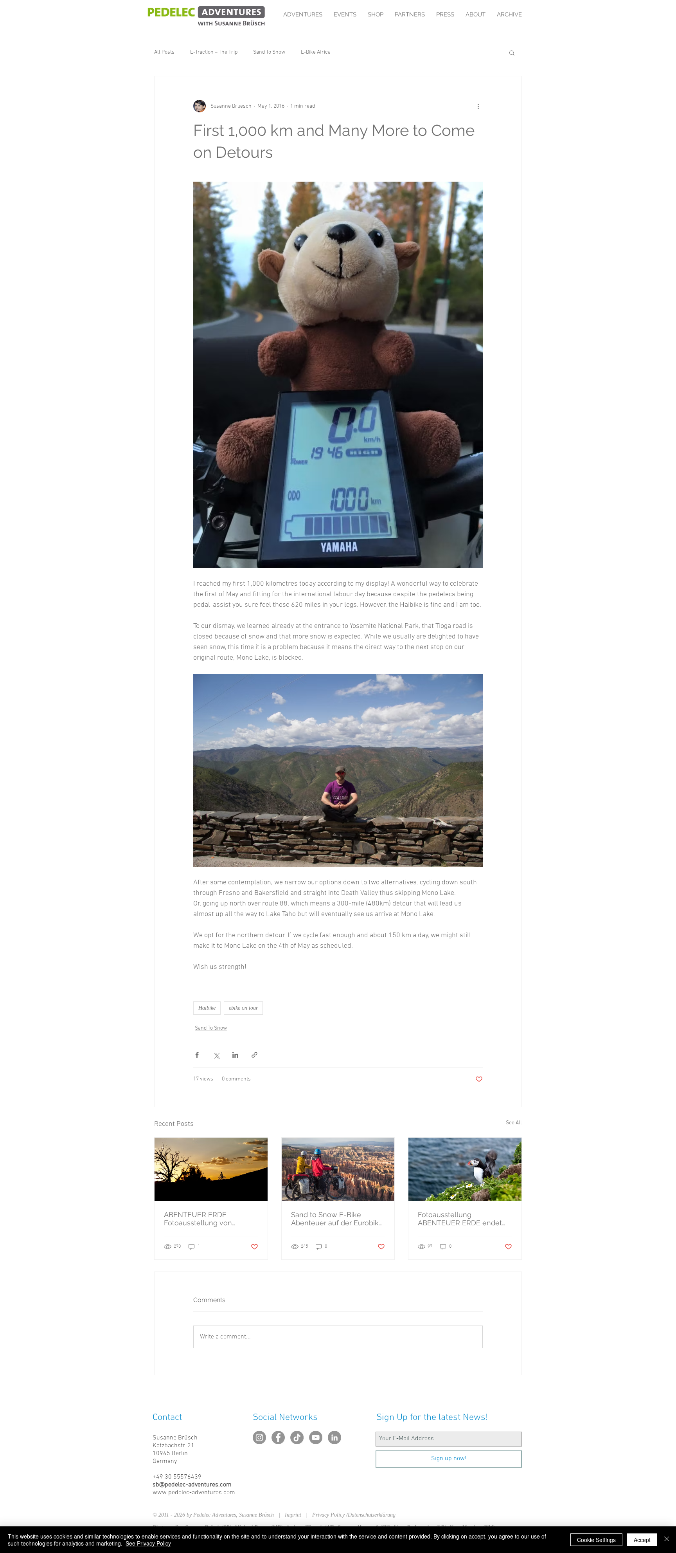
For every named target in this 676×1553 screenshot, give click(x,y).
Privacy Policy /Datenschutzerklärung (354, 1515)
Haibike (207, 1008)
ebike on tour (243, 1008)
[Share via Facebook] (197, 1055)
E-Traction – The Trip (213, 52)
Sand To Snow (269, 52)
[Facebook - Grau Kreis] (278, 1437)
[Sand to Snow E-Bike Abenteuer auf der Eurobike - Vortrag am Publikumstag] (338, 1169)
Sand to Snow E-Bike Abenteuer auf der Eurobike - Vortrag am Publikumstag (337, 1218)
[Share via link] (254, 1055)
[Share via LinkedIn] (235, 1055)
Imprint (295, 1515)
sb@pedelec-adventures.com (192, 1485)
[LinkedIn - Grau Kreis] (334, 1437)
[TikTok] (297, 1437)
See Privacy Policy (148, 1543)
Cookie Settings (596, 1540)
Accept (642, 1540)
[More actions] (478, 106)
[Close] (666, 1540)
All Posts (164, 52)
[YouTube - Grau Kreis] (315, 1437)
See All (514, 1123)
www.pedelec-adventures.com (194, 1493)
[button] (512, 52)
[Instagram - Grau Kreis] (259, 1437)
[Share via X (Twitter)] (216, 1055)
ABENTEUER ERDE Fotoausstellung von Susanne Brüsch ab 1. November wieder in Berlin (208, 1218)
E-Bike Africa (316, 52)
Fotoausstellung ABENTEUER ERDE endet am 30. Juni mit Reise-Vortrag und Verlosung (460, 1218)
